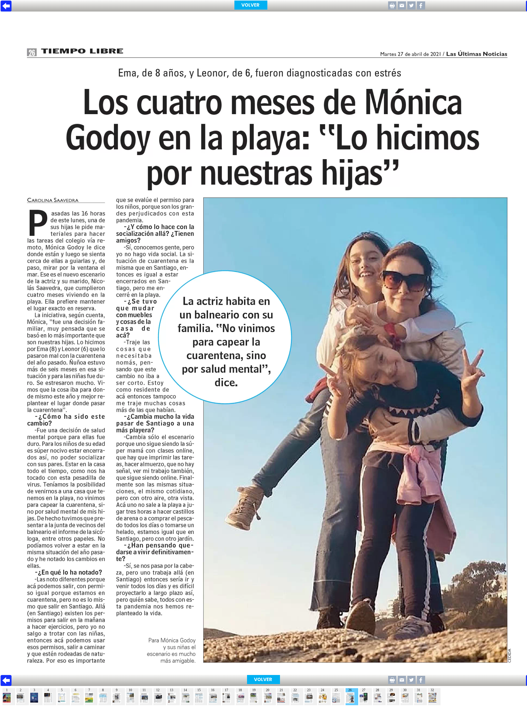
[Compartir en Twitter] (411, 8)
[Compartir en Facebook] (421, 8)
